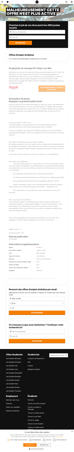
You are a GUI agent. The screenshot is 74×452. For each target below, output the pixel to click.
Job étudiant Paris (12, 384)
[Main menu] (2, 2)
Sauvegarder (37, 313)
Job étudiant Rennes (13, 387)
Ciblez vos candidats (13, 407)
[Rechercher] (67, 2)
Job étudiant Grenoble (13, 362)
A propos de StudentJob (36, 358)
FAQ (29, 362)
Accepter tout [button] (30, 445)
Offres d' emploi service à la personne (21, 278)
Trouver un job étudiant (35, 424)
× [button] (72, 431)
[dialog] (37, 441)
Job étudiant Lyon (12, 369)
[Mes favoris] (8, 2)
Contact (30, 366)
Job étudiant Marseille (13, 376)
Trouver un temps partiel (36, 413)
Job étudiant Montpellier (14, 373)
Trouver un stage (33, 420)
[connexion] (71, 2)
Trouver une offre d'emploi (36, 403)
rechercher (20, 43)
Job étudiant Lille (11, 366)
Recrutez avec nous (12, 400)
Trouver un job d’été (34, 416)
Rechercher (37, 341)
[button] (37, 449)
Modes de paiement (12, 411)
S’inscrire (9, 403)
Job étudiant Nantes (12, 380)
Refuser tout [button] (44, 445)
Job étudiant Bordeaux (13, 358)
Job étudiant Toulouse (13, 391)
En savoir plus (59, 436)
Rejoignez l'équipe (34, 369)
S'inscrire (31, 400)
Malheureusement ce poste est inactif (51, 88)
